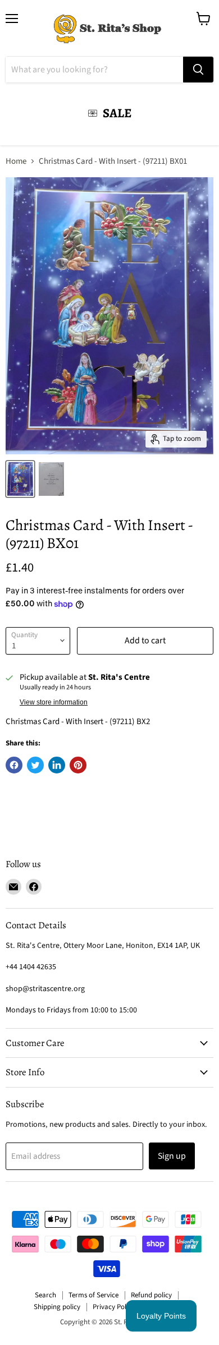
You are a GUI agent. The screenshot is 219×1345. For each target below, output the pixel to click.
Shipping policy (57, 1307)
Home (16, 161)
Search (45, 1295)
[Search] (198, 69)
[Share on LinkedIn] (56, 765)
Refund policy (151, 1295)
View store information (54, 702)
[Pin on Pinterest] (78, 765)
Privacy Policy (114, 1307)
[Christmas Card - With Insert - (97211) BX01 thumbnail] (20, 479)
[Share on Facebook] (14, 765)
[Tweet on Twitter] (35, 765)
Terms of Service (93, 1295)
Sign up (172, 1156)
